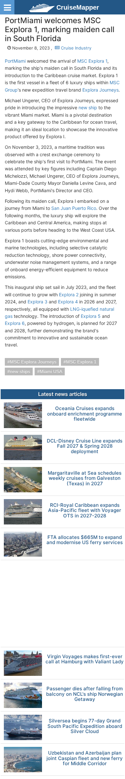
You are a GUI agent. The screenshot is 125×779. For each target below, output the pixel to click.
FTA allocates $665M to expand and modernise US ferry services (84, 540)
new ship (88, 107)
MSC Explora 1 (92, 61)
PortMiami (15, 61)
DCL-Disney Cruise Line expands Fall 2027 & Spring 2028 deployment (84, 446)
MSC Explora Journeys (33, 361)
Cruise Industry (75, 47)
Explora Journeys (100, 90)
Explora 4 (68, 301)
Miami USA (51, 371)
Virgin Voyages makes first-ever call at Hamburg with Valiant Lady (85, 659)
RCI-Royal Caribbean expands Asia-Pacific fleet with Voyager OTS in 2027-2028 (84, 511)
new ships (20, 371)
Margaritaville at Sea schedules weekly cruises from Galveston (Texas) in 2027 (84, 478)
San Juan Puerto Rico (73, 208)
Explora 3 (37, 301)
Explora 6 (15, 323)
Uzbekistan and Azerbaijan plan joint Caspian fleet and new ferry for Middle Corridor (84, 758)
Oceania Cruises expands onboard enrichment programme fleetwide (84, 414)
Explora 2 (69, 294)
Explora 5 (91, 316)
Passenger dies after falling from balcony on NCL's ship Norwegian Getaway (84, 694)
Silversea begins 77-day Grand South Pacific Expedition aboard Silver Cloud (84, 726)
